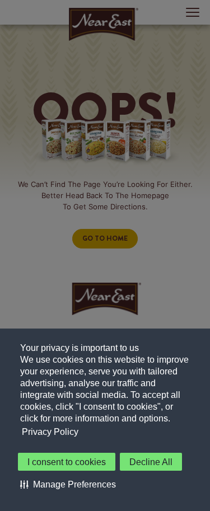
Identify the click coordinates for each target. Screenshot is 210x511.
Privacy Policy (50, 432)
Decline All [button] (150, 462)
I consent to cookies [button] (66, 462)
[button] (68, 484)
